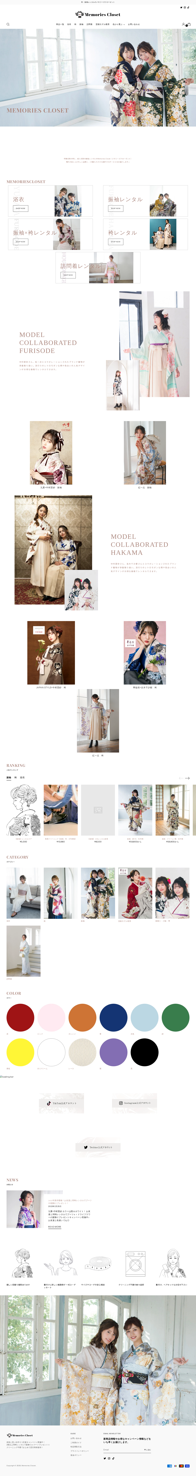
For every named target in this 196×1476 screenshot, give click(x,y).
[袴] (61, 893)
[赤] (20, 1018)
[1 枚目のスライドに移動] (96, 140)
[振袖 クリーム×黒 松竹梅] (173, 810)
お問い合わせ (76, 1438)
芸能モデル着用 (124, 921)
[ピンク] (51, 1018)
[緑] (176, 1018)
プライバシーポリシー (80, 1451)
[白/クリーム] (51, 1052)
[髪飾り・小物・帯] (172, 893)
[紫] (113, 1052)
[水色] (145, 1018)
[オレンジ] (82, 1018)
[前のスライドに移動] (91, 140)
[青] (113, 1018)
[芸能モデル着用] (135, 893)
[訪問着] (24, 951)
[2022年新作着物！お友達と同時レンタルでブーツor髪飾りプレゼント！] (35, 1210)
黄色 (8, 1068)
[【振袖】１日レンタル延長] (98, 810)
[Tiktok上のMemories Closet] (188, 7)
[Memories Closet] (98, 14)
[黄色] (20, 1052)
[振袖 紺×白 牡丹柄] (135, 810)
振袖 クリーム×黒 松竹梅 (172, 839)
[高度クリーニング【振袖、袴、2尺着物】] (61, 810)
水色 (132, 1034)
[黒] (145, 1052)
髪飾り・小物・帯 (162, 921)
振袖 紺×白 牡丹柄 (135, 839)
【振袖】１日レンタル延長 (98, 839)
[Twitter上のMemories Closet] (181, 7)
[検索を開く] (8, 24)
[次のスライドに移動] (104, 140)
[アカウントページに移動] (182, 24)
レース (71, 1068)
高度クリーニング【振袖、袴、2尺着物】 (60, 839)
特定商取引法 (76, 1447)
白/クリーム (42, 1068)
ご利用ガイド (76, 1442)
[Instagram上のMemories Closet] (185, 7)
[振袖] (98, 893)
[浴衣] (24, 893)
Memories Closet (29, 1466)
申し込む (147, 1450)
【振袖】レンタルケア (23, 839)
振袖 (83, 921)
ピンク (40, 1034)
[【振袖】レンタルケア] (24, 810)
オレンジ (72, 1034)
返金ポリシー (76, 1455)
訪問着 (9, 979)
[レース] (82, 1052)
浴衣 (8, 921)
